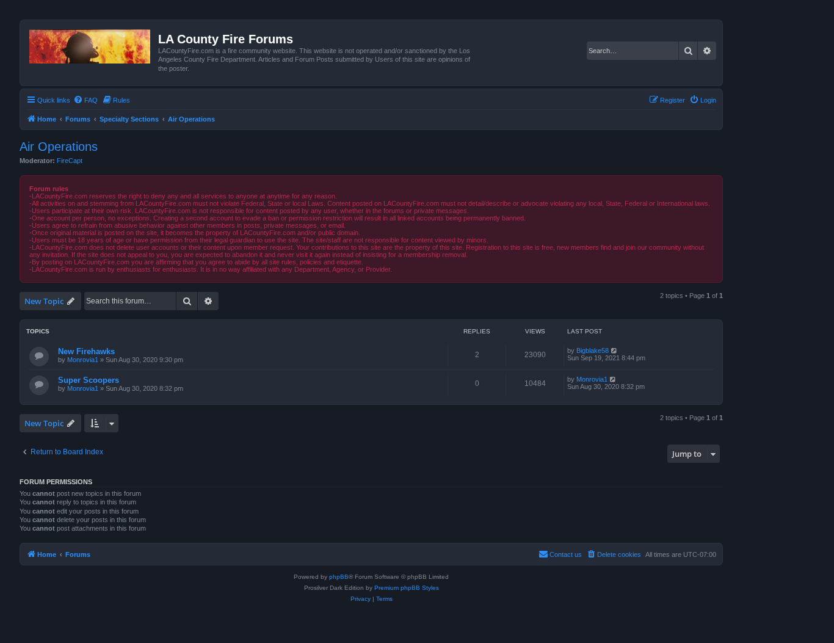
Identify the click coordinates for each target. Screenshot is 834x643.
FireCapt (69, 160)
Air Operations (59, 146)
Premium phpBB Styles (406, 587)
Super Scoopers (88, 380)
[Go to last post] (614, 350)
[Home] (90, 44)
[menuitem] (85, 100)
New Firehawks (86, 351)
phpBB (339, 576)
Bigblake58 (592, 350)
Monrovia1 (82, 359)
